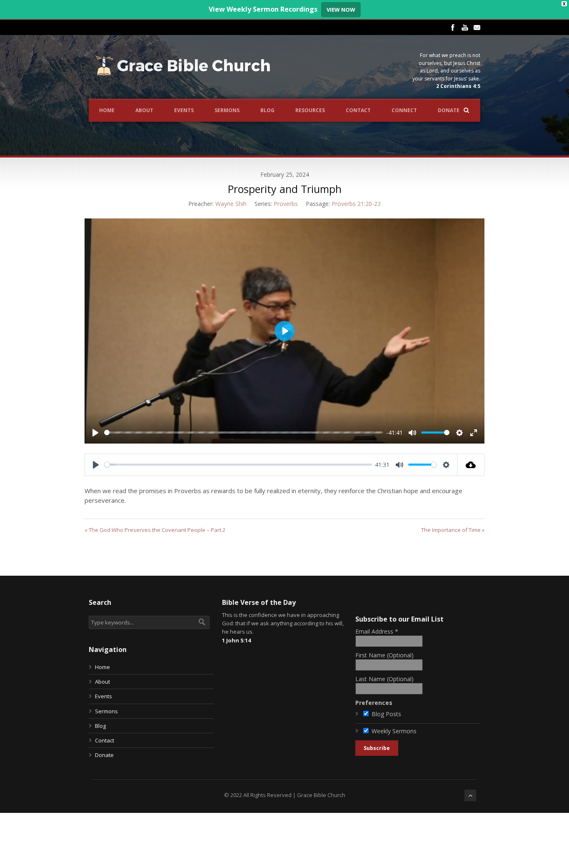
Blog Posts (386, 714)
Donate (448, 110)
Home (107, 110)
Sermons (227, 110)
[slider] (243, 432)
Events (184, 110)
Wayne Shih (231, 204)
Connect (404, 110)
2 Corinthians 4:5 (458, 86)
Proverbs (286, 204)
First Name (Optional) (384, 655)
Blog (267, 110)
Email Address (376, 631)
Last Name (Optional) (384, 679)
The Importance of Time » (452, 530)
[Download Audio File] (470, 465)
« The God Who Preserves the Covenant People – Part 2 (155, 530)
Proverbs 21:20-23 (356, 204)
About (144, 110)
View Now (341, 9)
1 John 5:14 (236, 640)
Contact (358, 110)
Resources (310, 110)
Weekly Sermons (394, 731)
